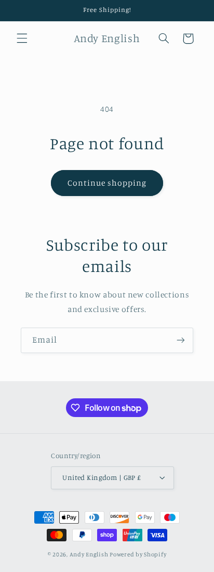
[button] (22, 38)
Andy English (89, 554)
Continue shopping (107, 183)
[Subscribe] (181, 340)
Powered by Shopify (138, 554)
